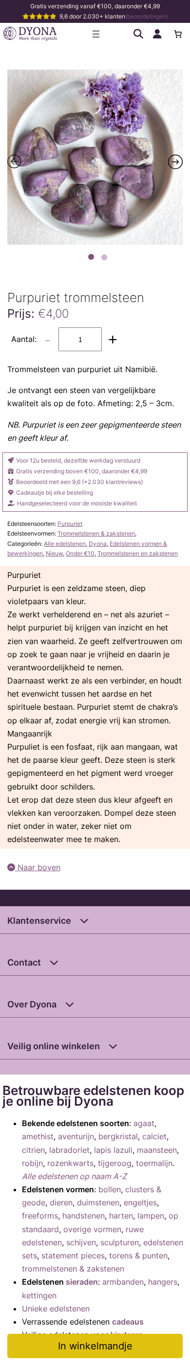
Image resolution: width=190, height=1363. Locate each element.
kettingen (39, 1295)
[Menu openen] (96, 34)
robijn (32, 1163)
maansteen (157, 1150)
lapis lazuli (113, 1150)
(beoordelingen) (146, 16)
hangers (162, 1282)
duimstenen (98, 1202)
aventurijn (76, 1136)
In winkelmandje (95, 1346)
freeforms (40, 1215)
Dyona (98, 543)
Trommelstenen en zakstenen (137, 553)
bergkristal (118, 1136)
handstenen (83, 1215)
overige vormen (92, 1229)
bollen (109, 1189)
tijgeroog (115, 1163)
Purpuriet (69, 523)
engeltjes (140, 1202)
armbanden (123, 1282)
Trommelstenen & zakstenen (96, 533)
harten (121, 1215)
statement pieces (73, 1255)
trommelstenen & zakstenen (73, 1268)
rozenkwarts (70, 1163)
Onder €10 (80, 553)
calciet (154, 1136)
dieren (61, 1202)
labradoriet (69, 1150)
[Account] (157, 34)
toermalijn (154, 1163)
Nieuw (54, 553)
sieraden (82, 1282)
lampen (150, 1215)
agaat (143, 1123)
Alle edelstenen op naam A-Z (74, 1176)
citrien (33, 1150)
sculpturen (119, 1242)
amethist (38, 1136)
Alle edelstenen (65, 543)
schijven (81, 1242)
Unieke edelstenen (56, 1308)
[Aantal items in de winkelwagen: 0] (178, 34)
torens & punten (138, 1255)
